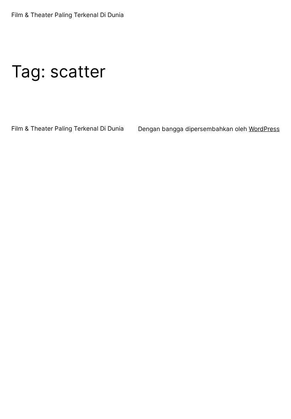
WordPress (264, 128)
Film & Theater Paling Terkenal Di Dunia (67, 14)
